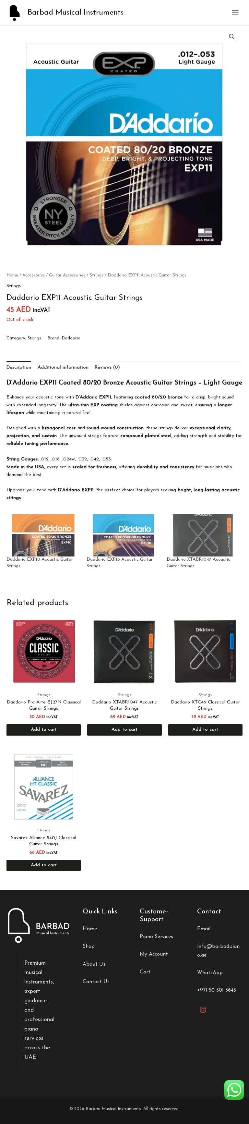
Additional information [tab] (63, 367)
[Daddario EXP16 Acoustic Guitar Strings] (123, 535)
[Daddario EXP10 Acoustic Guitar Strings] (43, 535)
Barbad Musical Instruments (76, 13)
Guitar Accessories (67, 275)
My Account (154, 954)
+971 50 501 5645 (216, 990)
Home (12, 275)
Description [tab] (18, 367)
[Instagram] (203, 1010)
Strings (96, 275)
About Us (94, 964)
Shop (89, 946)
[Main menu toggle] (235, 13)
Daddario (71, 338)
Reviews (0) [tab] (107, 367)
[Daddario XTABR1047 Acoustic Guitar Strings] (203, 535)
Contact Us (96, 981)
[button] (232, 37)
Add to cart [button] (44, 729)
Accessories (33, 275)
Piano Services (156, 936)
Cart (145, 972)
